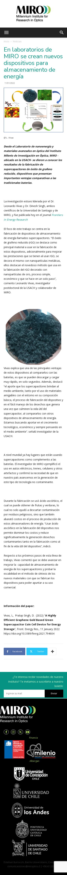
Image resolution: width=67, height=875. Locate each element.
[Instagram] (13, 731)
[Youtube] (27, 731)
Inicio (6, 41)
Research (22, 219)
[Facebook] (6, 731)
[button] (6, 33)
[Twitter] (20, 731)
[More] (52, 651)
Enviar (54, 693)
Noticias (17, 41)
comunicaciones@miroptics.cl (23, 866)
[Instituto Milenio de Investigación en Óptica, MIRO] (33, 14)
